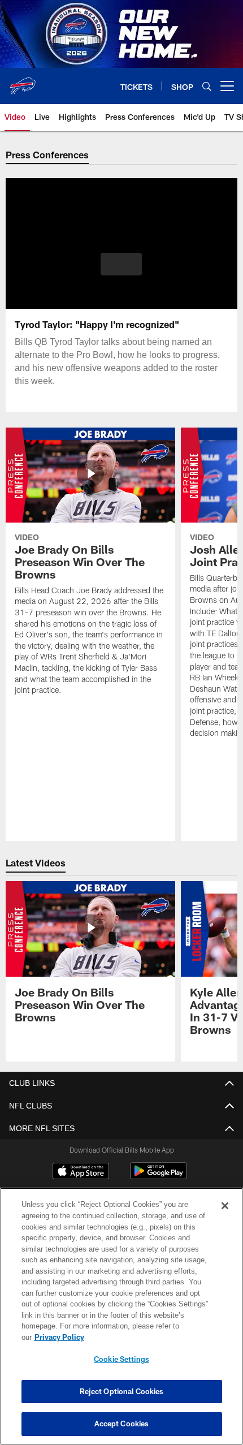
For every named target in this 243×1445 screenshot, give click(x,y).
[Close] (224, 1205)
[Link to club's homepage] (22, 81)
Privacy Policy (59, 1337)
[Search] (206, 86)
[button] (121, 264)
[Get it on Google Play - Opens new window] (158, 1177)
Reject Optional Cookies (122, 1391)
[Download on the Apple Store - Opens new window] (81, 1173)
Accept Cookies (121, 1423)
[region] (121, 1316)
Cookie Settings (121, 1359)
